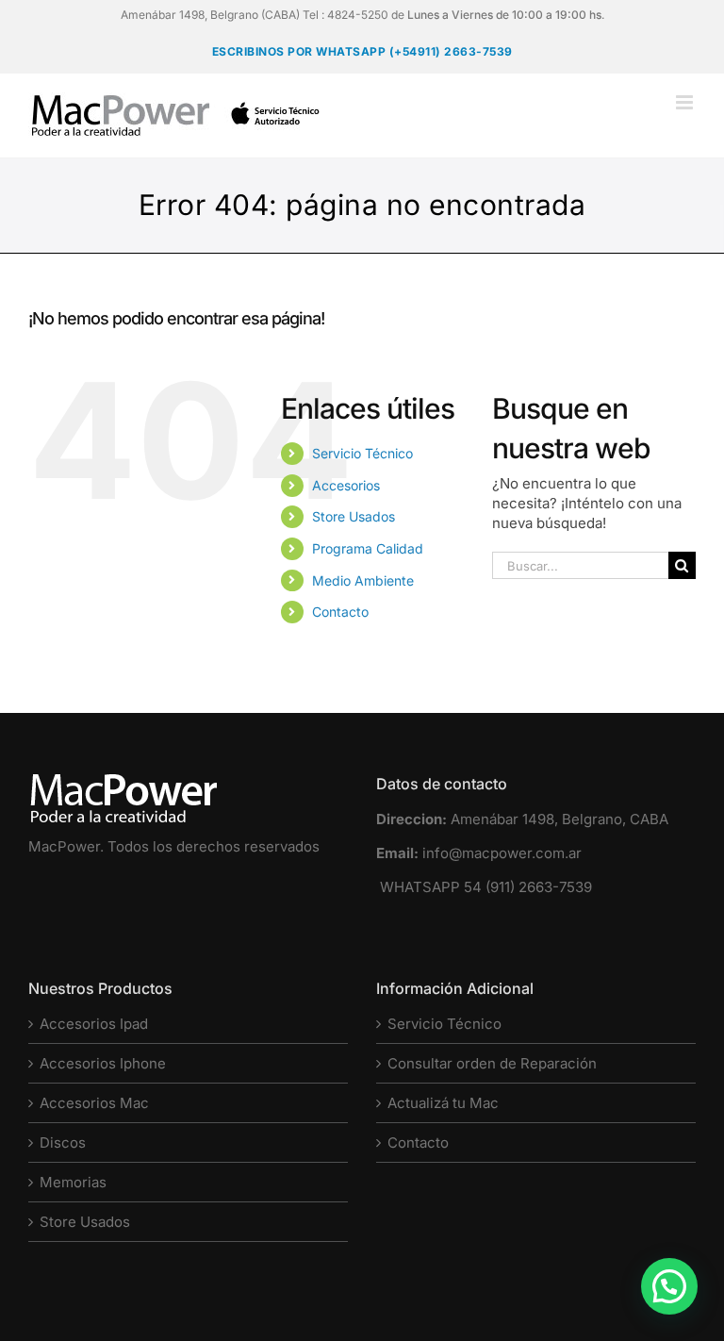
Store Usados (353, 516)
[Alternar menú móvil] (686, 102)
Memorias (73, 1182)
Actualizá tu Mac (443, 1103)
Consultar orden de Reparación (492, 1063)
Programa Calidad (367, 548)
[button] (669, 1286)
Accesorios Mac (94, 1103)
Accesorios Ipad (94, 1024)
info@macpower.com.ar (502, 853)
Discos (63, 1142)
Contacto (340, 612)
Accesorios (346, 485)
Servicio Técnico (362, 453)
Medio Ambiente (363, 580)
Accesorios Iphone (103, 1063)
